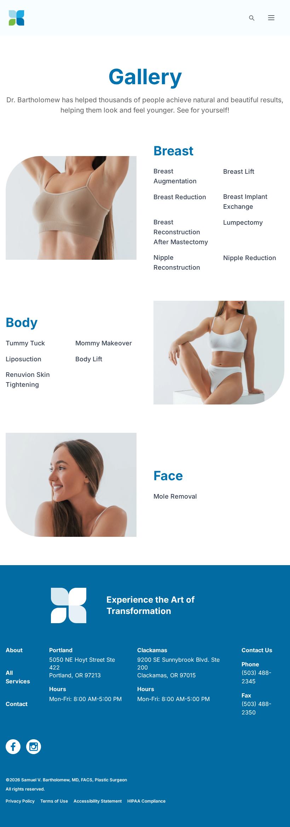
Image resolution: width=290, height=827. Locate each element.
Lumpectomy (243, 222)
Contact (17, 703)
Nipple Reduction (249, 258)
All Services (18, 677)
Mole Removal (175, 496)
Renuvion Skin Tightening (28, 379)
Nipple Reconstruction (176, 262)
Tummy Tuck (25, 343)
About (14, 650)
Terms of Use (54, 801)
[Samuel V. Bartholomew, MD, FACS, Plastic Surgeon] (16, 18)
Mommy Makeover (103, 343)
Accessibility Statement (98, 801)
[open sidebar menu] (271, 18)
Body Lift (88, 359)
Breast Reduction (179, 197)
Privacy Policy (20, 801)
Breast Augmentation (175, 176)
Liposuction (23, 359)
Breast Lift (238, 171)
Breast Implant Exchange (245, 201)
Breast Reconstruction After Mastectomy (180, 232)
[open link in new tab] (13, 746)
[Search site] (251, 18)
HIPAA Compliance (146, 801)
